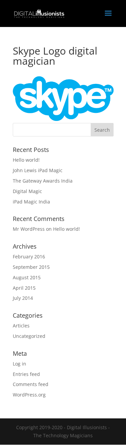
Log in (19, 363)
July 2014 (23, 298)
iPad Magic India (31, 201)
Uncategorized (29, 336)
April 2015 (24, 288)
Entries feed (26, 374)
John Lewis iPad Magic (37, 170)
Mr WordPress (29, 229)
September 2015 (31, 267)
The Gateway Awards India (43, 181)
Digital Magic (27, 191)
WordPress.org (29, 394)
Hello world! (26, 160)
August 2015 (27, 277)
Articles (21, 325)
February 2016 (29, 256)
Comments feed (30, 384)
